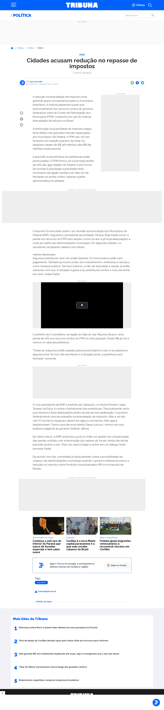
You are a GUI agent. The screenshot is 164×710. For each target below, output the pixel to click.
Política (22, 15)
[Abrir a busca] (150, 5)
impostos (41, 582)
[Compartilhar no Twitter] (142, 82)
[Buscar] (152, 15)
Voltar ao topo (44, 601)
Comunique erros (46, 591)
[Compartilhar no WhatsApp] (132, 82)
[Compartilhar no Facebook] (137, 82)
